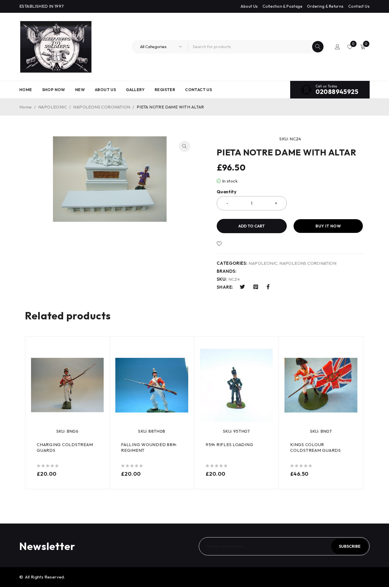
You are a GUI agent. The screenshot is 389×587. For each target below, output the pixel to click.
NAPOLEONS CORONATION (101, 107)
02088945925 (337, 91)
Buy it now (328, 226)
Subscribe (350, 546)
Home (25, 107)
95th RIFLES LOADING (229, 444)
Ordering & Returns (325, 6)
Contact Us (359, 6)
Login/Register (337, 46)
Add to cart (251, 226)
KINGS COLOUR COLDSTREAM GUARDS (315, 447)
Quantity (226, 191)
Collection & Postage (282, 6)
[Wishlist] (238, 244)
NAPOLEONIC (52, 107)
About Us (249, 6)
